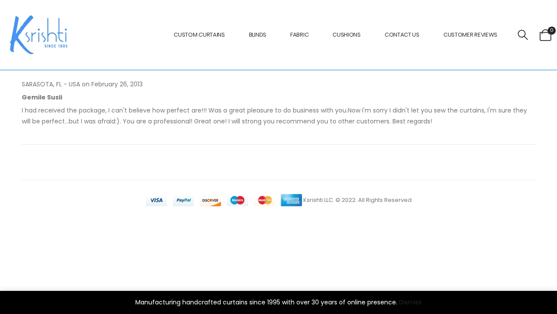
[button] (523, 35)
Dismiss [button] (410, 302)
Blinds (257, 35)
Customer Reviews (470, 35)
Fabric (299, 35)
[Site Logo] (37, 35)
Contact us (402, 35)
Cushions (346, 35)
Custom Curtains (199, 35)
